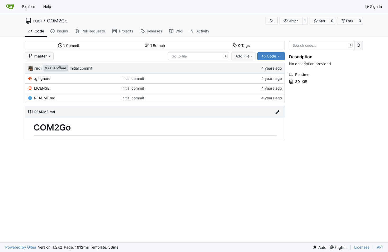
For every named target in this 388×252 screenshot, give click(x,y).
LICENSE (41, 88)
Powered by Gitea (20, 247)
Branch (157, 45)
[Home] (10, 6)
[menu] (319, 247)
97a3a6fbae (55, 68)
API (380, 247)
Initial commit (81, 68)
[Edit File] (277, 112)
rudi (37, 20)
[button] (291, 21)
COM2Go (57, 20)
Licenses (361, 247)
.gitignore (42, 78)
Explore (28, 6)
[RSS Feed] (272, 21)
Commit (71, 45)
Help (47, 6)
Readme (302, 74)
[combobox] (198, 56)
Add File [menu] (242, 56)
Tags (244, 45)
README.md (44, 98)
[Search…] (358, 45)
